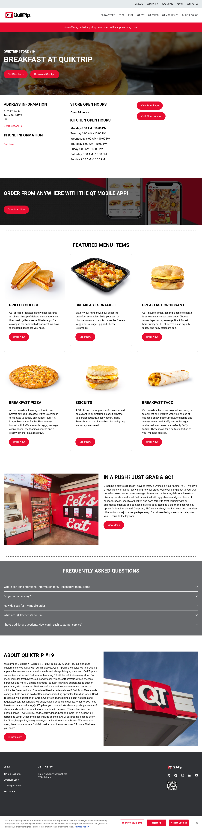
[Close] (196, 822)
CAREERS (139, 4)
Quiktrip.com (15, 737)
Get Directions (16, 74)
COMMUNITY (152, 4)
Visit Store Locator (151, 116)
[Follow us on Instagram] (182, 775)
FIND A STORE (108, 15)
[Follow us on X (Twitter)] (168, 775)
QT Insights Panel (12, 785)
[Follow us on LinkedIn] (189, 775)
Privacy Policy (82, 826)
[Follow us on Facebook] (175, 775)
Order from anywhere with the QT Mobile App (52, 776)
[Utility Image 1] (172, 785)
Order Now (19, 336)
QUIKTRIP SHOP (190, 15)
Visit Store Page (150, 105)
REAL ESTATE (167, 4)
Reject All (156, 822)
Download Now (16, 209)
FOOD (122, 15)
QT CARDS (153, 15)
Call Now (9, 144)
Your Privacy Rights (132, 822)
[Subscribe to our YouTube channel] (196, 775)
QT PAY (140, 15)
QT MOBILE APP (170, 15)
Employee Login (11, 780)
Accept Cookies (179, 822)
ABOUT (180, 4)
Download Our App (44, 74)
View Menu (114, 525)
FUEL (131, 15)
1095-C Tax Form (12, 774)
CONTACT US (192, 4)
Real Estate (9, 791)
